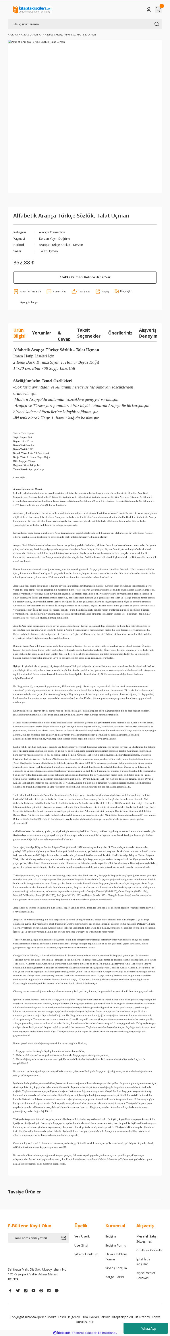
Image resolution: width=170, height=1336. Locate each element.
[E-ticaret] (84, 1333)
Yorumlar (41, 333)
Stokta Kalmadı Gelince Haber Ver (85, 277)
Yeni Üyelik (82, 1236)
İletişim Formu (115, 1245)
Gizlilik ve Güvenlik (149, 1250)
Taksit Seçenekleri (89, 333)
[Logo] (32, 9)
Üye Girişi (81, 1245)
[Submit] (65, 1238)
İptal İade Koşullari (143, 1261)
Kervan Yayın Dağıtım (54, 238)
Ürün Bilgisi (19, 333)
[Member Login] (148, 9)
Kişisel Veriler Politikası (145, 1275)
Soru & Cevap (64, 333)
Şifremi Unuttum (86, 1254)
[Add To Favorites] (27, 291)
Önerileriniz (120, 333)
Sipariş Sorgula (116, 1268)
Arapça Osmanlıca (52, 232)
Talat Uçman (48, 251)
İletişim (110, 1236)
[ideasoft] (62, 1333)
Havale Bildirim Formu (116, 1256)
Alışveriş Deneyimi (149, 333)
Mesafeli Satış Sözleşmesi (146, 1238)
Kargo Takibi (114, 1277)
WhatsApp (148, 1328)
